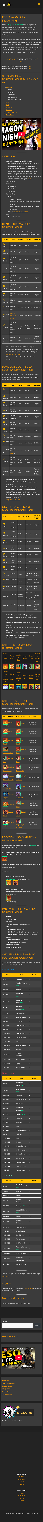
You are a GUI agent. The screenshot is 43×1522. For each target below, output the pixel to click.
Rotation (9, 107)
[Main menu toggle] (39, 4)
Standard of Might (37, 676)
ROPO (12, 453)
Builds (5, 1380)
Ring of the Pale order (13, 315)
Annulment (19, 798)
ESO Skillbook (28, 1288)
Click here (5, 1276)
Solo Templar (6, 1391)
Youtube (21, 1476)
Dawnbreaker (20, 771)
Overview (9, 87)
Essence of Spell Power (20, 212)
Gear (7, 102)
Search (4, 1321)
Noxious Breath (12, 676)
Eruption (11, 804)
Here (29, 66)
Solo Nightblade (7, 1394)
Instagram (21, 1479)
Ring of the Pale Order (13, 354)
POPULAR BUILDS (10, 1336)
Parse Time (10, 115)
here (29, 179)
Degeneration (7, 789)
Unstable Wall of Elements (5, 677)
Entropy (23, 786)
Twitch (21, 1484)
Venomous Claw (18, 657)
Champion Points (11, 112)
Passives (9, 110)
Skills (7, 105)
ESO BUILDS (12, 59)
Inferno (23, 723)
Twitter (21, 1482)
